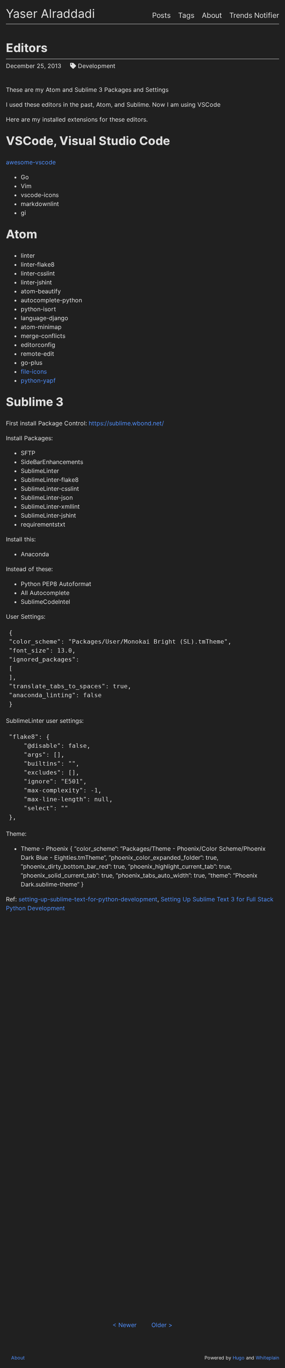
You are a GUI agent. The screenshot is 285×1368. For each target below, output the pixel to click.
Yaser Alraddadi (50, 13)
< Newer (124, 1325)
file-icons (34, 371)
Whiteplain (267, 1358)
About (212, 15)
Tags (186, 15)
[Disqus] (142, 1020)
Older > (162, 1325)
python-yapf (38, 380)
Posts (161, 15)
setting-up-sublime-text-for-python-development (88, 899)
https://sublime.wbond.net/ (126, 423)
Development (96, 66)
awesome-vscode (31, 162)
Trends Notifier (254, 15)
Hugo (239, 1358)
